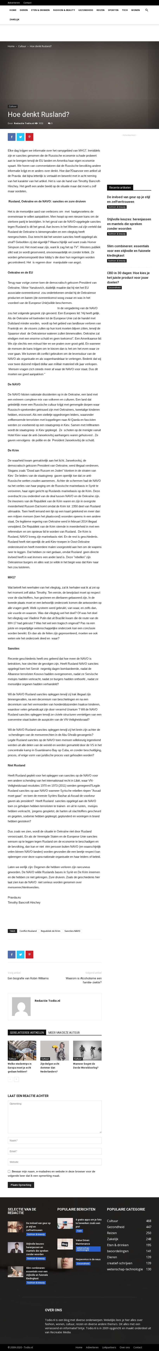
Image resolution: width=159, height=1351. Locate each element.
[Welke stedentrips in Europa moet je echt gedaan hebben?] (22, 1050)
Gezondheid (85, 10)
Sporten (113, 10)
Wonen (135, 10)
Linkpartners (109, 1347)
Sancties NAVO (72, 930)
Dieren (24, 10)
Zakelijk (14, 19)
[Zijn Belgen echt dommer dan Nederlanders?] (54, 1050)
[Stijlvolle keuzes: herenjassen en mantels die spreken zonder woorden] (15, 1247)
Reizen (101, 10)
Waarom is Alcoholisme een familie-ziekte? (84, 980)
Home (13, 10)
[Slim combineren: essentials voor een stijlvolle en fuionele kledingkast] (15, 1271)
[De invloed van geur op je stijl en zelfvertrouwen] (15, 1226)
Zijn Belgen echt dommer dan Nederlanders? (49, 1067)
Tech (125, 10)
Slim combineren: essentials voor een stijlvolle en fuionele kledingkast (128, 250)
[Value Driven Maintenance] (65, 1244)
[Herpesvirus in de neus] (65, 1263)
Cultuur (22, 46)
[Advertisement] (105, 33)
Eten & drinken (40, 10)
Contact (27, 2)
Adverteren (14, 2)
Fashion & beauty (64, 10)
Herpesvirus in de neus (88, 1259)
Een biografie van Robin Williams (28, 978)
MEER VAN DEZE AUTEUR (64, 1032)
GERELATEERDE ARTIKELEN (27, 1032)
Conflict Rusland (28, 930)
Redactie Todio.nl (24, 123)
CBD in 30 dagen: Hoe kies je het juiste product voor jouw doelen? (128, 277)
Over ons (125, 1347)
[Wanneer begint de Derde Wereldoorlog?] (87, 1050)
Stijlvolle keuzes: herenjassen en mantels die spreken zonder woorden (129, 223)
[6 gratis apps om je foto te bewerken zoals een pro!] (65, 1223)
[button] (146, 10)
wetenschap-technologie (83, 1249)
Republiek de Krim (50, 930)
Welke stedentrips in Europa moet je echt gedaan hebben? (19, 1067)
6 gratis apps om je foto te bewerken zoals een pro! (89, 1223)
